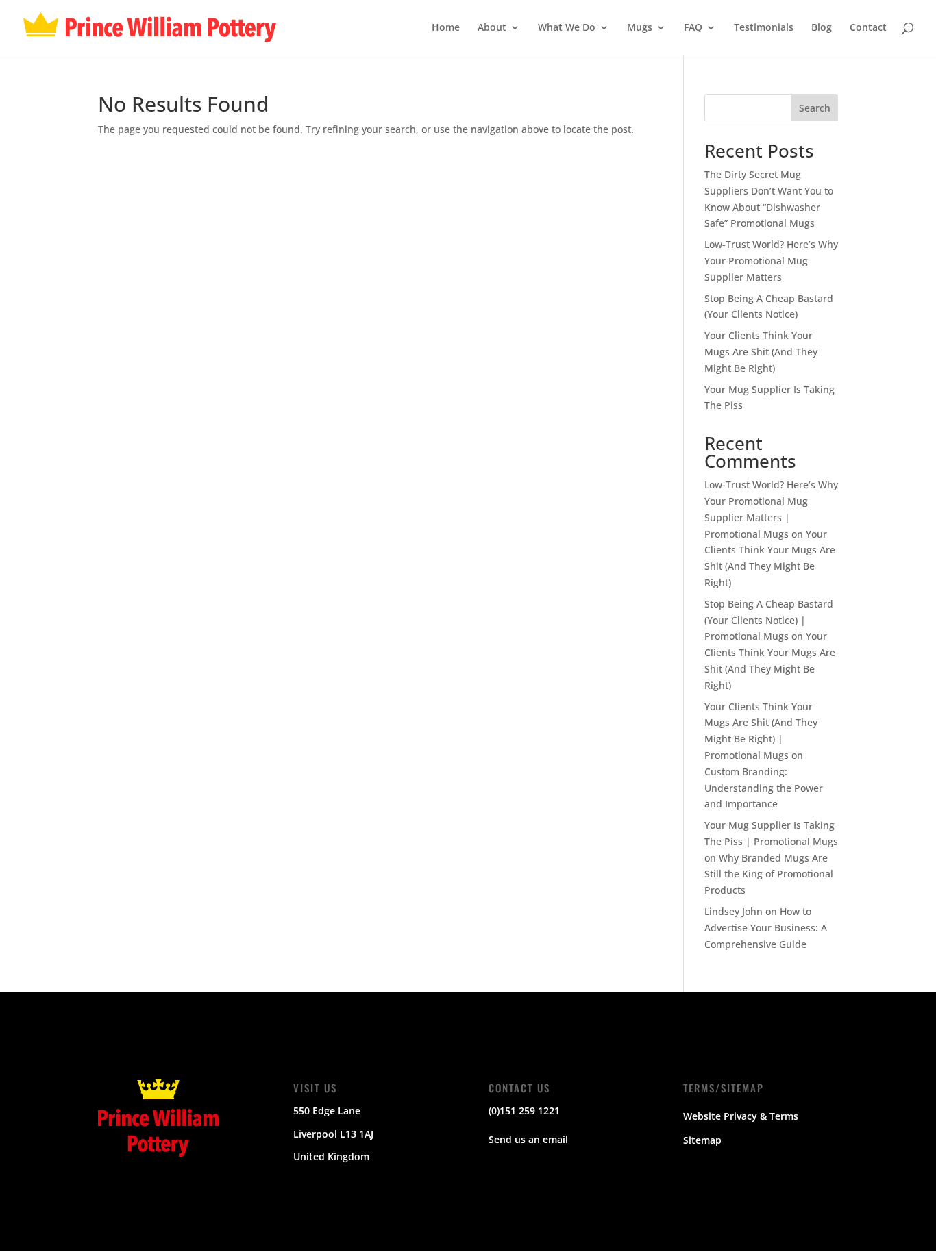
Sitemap (702, 1140)
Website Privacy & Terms (740, 1116)
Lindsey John (733, 911)
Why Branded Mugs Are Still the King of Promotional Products (768, 874)
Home (446, 28)
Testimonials (763, 28)
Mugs (639, 28)
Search (814, 107)
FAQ (693, 28)
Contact (868, 28)
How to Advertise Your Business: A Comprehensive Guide (765, 928)
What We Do (566, 28)
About (492, 28)
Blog (821, 28)
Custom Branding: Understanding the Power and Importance (763, 788)
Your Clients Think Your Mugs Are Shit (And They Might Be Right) (760, 352)
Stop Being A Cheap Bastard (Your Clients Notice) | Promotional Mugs (768, 620)
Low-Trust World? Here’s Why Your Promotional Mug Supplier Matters (771, 261)
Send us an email (528, 1139)
